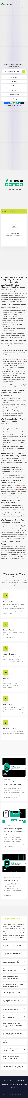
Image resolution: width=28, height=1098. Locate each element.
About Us (4, 1084)
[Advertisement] (14, 26)
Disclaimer (20, 1080)
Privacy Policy (9, 1080)
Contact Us (14, 1087)
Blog (25, 1084)
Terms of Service (15, 1084)
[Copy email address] (23, 71)
